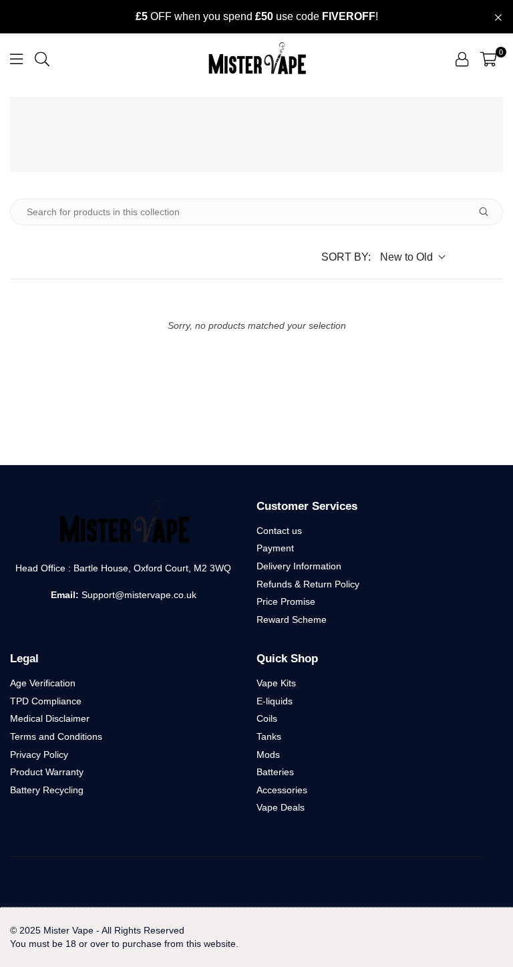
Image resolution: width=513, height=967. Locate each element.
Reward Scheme (291, 619)
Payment (275, 548)
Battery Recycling (46, 790)
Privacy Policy (39, 754)
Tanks (268, 736)
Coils (266, 718)
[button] (488, 59)
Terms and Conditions (56, 736)
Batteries (275, 772)
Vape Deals (280, 807)
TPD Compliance (45, 701)
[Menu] (16, 58)
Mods (268, 754)
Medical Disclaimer (50, 718)
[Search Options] (489, 211)
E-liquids (274, 701)
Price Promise (285, 601)
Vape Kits (276, 683)
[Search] (42, 58)
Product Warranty (46, 772)
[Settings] (462, 59)
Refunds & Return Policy (307, 584)
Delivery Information (298, 566)
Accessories (281, 790)
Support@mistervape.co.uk (137, 594)
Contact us (279, 530)
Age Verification (42, 683)
